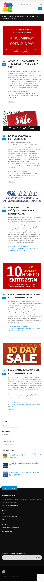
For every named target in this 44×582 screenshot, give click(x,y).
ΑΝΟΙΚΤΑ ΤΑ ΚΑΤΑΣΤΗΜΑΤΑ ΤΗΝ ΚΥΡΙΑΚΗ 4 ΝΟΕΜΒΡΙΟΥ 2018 (23, 64)
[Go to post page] (5, 456)
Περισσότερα (11, 101)
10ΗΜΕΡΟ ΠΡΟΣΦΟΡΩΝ (16, 93)
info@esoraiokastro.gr (33, 5)
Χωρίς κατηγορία (22, 171)
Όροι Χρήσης (5, 524)
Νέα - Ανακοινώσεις (23, 91)
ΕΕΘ (3, 513)
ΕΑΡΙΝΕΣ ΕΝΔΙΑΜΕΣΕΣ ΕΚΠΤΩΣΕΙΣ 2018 (19, 137)
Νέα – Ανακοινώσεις (8, 441)
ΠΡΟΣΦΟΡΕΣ (19, 330)
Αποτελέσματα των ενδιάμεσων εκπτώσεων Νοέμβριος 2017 (21, 210)
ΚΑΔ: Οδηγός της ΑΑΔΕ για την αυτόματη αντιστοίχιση (24, 463)
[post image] (22, 40)
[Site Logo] (7, 7)
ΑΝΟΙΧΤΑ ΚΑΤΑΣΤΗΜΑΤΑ (28, 93)
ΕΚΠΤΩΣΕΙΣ (25, 328)
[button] (41, 5)
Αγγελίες (5, 434)
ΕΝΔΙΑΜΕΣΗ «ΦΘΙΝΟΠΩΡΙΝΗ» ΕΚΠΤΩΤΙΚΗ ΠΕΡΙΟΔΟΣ (24, 296)
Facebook (3, 571)
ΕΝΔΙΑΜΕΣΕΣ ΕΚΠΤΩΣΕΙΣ (14, 178)
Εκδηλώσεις (6, 438)
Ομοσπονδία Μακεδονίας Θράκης (10, 516)
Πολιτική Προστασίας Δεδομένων (10, 527)
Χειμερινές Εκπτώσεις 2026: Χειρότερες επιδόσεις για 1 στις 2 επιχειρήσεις (24, 473)
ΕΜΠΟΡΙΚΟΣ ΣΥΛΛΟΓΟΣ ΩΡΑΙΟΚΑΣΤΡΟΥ (18, 95)
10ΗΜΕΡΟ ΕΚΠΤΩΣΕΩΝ (15, 173)
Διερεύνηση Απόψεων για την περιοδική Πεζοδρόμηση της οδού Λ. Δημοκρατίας (25, 454)
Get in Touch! (9, 488)
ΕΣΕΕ (24, 250)
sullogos (14, 91)
